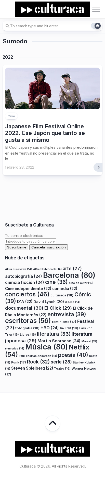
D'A (24, 301)
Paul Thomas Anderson (38, 356)
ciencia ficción (24, 282)
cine (56, 282)
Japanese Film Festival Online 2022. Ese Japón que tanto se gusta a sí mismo (45, 133)
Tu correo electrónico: (24, 235)
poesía (73, 354)
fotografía (27, 328)
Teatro (62, 368)
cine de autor (81, 283)
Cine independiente (28, 288)
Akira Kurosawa (18, 269)
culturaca (61, 295)
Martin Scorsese (59, 340)
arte (72, 268)
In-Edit (69, 328)
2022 (8, 57)
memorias (14, 348)
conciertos (27, 294)
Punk (18, 362)
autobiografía (23, 276)
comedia (64, 288)
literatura (54, 334)
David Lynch (48, 301)
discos (72, 302)
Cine (11, 116)
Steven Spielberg (32, 368)
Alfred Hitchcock (47, 269)
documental (24, 308)
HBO (50, 327)
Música (46, 346)
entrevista (66, 314)
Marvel (89, 341)
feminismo (64, 322)
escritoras (28, 320)
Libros (28, 334)
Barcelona (69, 275)
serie (61, 361)
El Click (58, 308)
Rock (38, 362)
